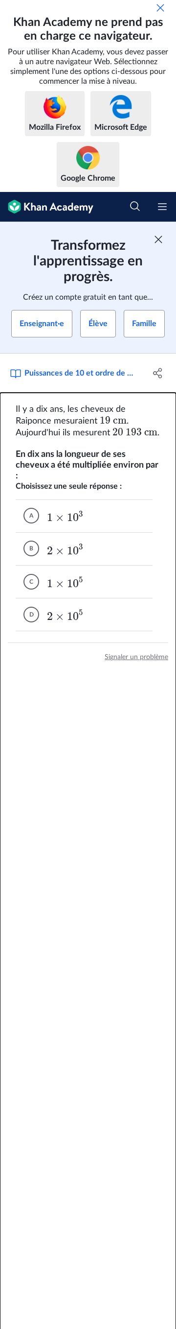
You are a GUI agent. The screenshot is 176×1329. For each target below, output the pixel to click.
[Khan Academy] (46, 206)
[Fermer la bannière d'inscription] (158, 239)
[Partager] (158, 373)
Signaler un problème (136, 657)
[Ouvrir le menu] (162, 207)
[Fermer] (160, 8)
